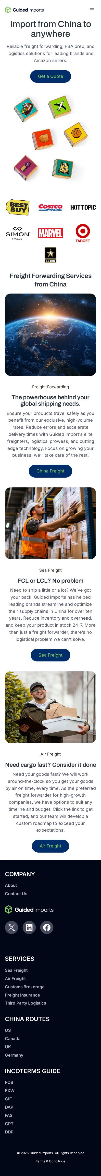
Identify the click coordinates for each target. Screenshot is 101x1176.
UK (8, 1046)
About (11, 885)
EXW (9, 1090)
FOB (9, 1082)
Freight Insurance (22, 995)
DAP (9, 1107)
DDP (9, 1132)
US (8, 1030)
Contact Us (16, 893)
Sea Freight (16, 970)
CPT (9, 1123)
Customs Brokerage (25, 986)
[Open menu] (91, 9)
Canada (13, 1038)
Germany (14, 1055)
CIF (8, 1098)
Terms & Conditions (50, 1161)
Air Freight (15, 978)
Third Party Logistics (25, 1003)
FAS (9, 1115)
